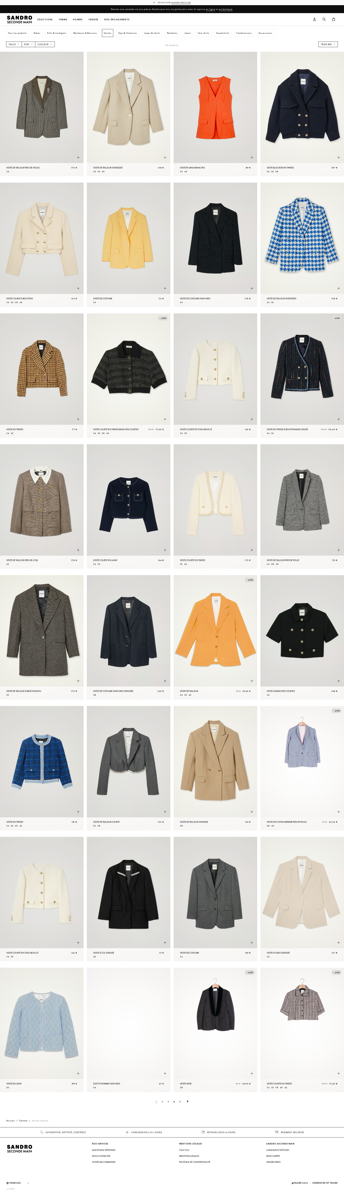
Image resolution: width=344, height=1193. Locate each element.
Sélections (45, 19)
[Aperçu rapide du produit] (78, 158)
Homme (77, 19)
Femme (63, 19)
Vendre (93, 19)
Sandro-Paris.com (181, 3)
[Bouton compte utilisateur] (315, 19)
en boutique (226, 9)
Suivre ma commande (103, 1162)
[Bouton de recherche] (324, 19)
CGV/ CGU (184, 1150)
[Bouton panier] (334, 19)
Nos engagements (117, 19)
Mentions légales (189, 1156)
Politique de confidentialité (194, 1162)
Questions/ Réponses (103, 1150)
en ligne (210, 9)
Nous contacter (101, 1156)
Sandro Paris (273, 1162)
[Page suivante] (188, 1102)
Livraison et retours (277, 1150)
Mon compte (273, 1156)
